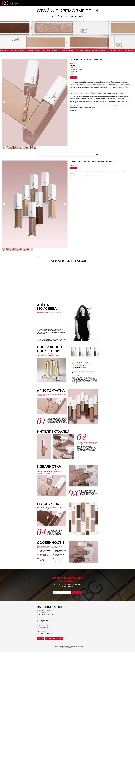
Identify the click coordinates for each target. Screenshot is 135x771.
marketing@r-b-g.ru (43, 627)
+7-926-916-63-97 (43, 620)
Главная (58, 54)
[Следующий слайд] (65, 102)
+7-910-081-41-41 (43, 612)
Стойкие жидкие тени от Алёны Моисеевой (70, 54)
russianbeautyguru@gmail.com (46, 614)
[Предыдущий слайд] (4, 102)
